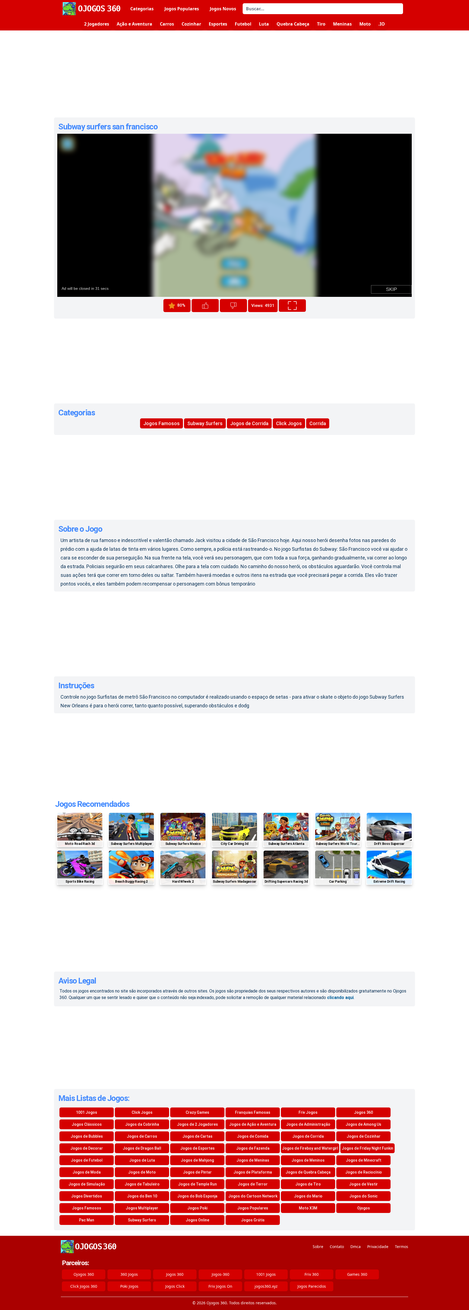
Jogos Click (175, 1286)
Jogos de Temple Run (197, 1184)
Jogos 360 (363, 1112)
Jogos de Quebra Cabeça (308, 1172)
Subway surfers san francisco (107, 126)
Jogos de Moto (142, 1172)
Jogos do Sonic (363, 1196)
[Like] (205, 305)
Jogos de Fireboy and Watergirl (310, 1148)
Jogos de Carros (142, 1136)
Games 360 (357, 1274)
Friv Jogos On (220, 1286)
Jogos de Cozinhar (364, 1136)
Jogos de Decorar (86, 1148)
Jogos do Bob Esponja (197, 1196)
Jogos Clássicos (87, 1124)
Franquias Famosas (252, 1112)
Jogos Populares (181, 9)
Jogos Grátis (253, 1220)
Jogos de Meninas (252, 1160)
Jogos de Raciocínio (363, 1172)
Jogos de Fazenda (253, 1148)
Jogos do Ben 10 (142, 1196)
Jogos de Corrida (249, 423)
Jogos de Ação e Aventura (252, 1124)
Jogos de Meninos (308, 1160)
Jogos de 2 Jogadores (197, 1124)
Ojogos (363, 1208)
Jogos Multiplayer (142, 1208)
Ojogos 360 (84, 1274)
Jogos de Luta (142, 1160)
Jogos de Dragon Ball (142, 1148)
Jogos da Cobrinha (142, 1124)
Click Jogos (289, 423)
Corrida (317, 423)
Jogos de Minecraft (363, 1160)
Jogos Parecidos (311, 1286)
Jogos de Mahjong (197, 1160)
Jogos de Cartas (197, 1136)
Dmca (355, 1246)
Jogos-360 (220, 1274)
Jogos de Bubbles (87, 1136)
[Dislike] (233, 305)
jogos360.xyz (266, 1286)
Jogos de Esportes (197, 1148)
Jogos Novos (223, 9)
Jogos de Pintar (197, 1172)
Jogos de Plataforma (252, 1172)
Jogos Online (197, 1220)
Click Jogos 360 (83, 1286)
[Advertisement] (234, 74)
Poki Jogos (129, 1286)
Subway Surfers (205, 423)
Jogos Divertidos (86, 1196)
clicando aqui (340, 997)
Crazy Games (197, 1112)
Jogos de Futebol (87, 1160)
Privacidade (377, 1246)
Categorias (142, 9)
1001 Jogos (86, 1112)
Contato (337, 1246)
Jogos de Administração (308, 1124)
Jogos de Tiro (308, 1184)
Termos (401, 1246)
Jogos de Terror (253, 1184)
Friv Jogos (308, 1112)
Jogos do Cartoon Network (252, 1196)
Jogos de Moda (86, 1172)
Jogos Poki (197, 1208)
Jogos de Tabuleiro (142, 1184)
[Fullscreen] (292, 305)
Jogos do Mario (308, 1196)
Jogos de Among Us (363, 1124)
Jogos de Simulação (86, 1184)
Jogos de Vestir (363, 1184)
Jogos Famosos (161, 423)
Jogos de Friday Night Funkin (367, 1148)
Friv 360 (312, 1274)
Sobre (318, 1246)
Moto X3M (308, 1208)
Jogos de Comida (252, 1136)
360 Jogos (129, 1274)
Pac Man (86, 1220)
